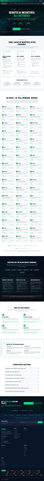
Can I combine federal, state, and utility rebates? (13, 375)
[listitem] (8, 109)
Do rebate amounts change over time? (11, 384)
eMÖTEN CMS (15, 3)
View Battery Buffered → (34, 291)
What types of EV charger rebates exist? (12, 371)
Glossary (25, 455)
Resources (38, 3)
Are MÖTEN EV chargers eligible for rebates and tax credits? (15, 368)
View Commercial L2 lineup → (6, 291)
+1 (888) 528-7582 (6, 441)
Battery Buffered (16, 435)
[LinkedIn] (2, 479)
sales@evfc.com (15, 410)
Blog (24, 452)
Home (11, 9)
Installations (31, 3)
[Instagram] (7, 479)
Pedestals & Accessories (17, 436)
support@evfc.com (24, 410)
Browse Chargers (38, 403)
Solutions (25, 3)
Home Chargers (16, 431)
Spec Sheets (25, 448)
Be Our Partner (3, 463)
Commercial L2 (16, 432)
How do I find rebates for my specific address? (13, 381)
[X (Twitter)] (3, 479)
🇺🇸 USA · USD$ (3, 470)
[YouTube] (5, 479)
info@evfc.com (6, 442)
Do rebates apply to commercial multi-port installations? (15, 378)
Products (11, 3)
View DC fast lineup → (19, 291)
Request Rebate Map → (28, 403)
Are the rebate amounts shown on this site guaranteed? (14, 391)
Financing (22, 3)
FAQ (24, 453)
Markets (28, 3)
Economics (19, 3)
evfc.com (31, 410)
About (41, 3)
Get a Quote (2, 462)
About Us (2, 459)
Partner (35, 3)
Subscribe (40, 422)
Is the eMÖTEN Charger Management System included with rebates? (17, 388)
